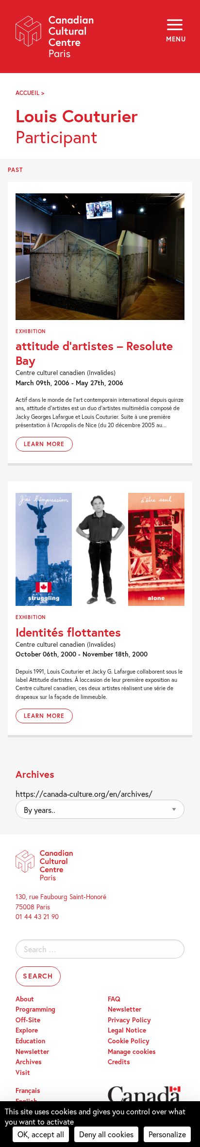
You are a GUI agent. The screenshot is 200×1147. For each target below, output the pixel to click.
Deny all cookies (106, 1134)
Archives (29, 1061)
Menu (175, 39)
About (25, 999)
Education (30, 1040)
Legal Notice (127, 1030)
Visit (23, 1072)
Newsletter (32, 1051)
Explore (27, 1030)
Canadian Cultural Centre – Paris (55, 40)
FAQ (114, 999)
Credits (119, 1061)
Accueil (27, 92)
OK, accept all (40, 1134)
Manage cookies (132, 1051)
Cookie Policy (129, 1040)
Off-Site (28, 1019)
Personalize (167, 1134)
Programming (35, 1009)
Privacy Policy (129, 1019)
